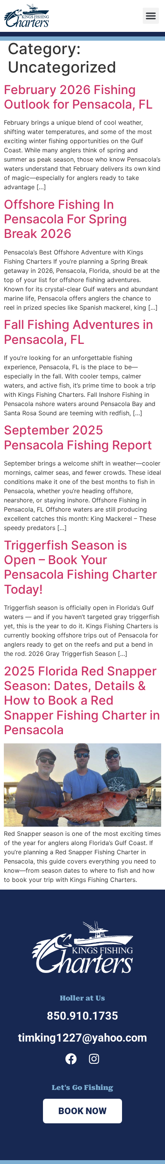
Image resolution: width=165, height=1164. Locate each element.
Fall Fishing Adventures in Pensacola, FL (78, 332)
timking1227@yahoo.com (82, 1037)
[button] (151, 16)
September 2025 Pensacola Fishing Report (78, 437)
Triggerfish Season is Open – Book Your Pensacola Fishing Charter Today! (80, 567)
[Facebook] (71, 1059)
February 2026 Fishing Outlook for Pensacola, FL (78, 97)
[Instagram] (94, 1059)
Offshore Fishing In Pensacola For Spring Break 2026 (65, 219)
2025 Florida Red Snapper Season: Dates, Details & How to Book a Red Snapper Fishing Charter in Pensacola (82, 701)
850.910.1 (73, 1015)
